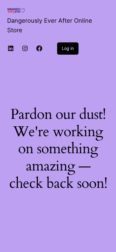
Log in (68, 48)
